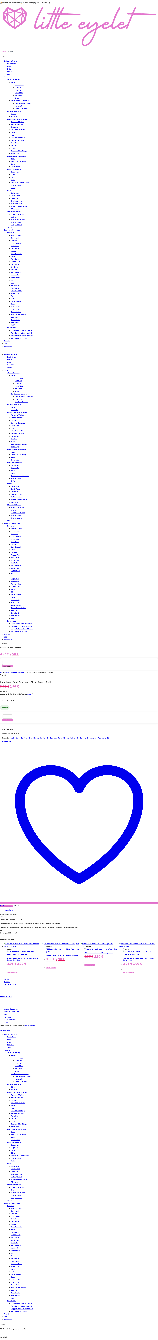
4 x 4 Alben (18, 87)
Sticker (13, 148)
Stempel (13, 217)
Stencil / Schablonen (18, 219)
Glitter (13, 180)
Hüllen (17, 98)
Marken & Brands (22, 672)
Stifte (13, 188)
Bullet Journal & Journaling (20, 101)
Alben (13, 82)
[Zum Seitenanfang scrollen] (0, 1027)
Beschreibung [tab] (8, 910)
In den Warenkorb (7, 666)
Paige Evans (15, 285)
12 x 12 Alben (19, 85)
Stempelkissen (16, 185)
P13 (12, 283)
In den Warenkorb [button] (12, 972)
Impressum (7, 1017)
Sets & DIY (10, 72)
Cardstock (14, 198)
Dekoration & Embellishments (17, 119)
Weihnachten (106, 738)
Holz (12, 135)
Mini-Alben (18, 95)
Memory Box (15, 275)
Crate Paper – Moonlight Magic (21, 330)
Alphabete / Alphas (17, 122)
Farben (13, 177)
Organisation (15, 167)
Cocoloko (14, 241)
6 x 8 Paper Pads (16, 204)
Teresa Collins (16, 312)
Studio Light (15, 309)
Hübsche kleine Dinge (18, 138)
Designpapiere (15, 193)
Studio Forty (15, 307)
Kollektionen (11, 328)
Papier (9, 190)
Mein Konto (7, 979)
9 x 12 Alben (19, 93)
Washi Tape (15, 153)
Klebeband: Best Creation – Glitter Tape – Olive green (62, 955)
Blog (5, 343)
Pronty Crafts (15, 293)
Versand (29, 694)
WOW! (13, 325)
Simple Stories (16, 301)
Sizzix (13, 304)
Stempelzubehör (16, 225)
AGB (5, 1014)
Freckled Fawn (15, 262)
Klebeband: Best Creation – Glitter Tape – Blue (98, 953)
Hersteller (10, 233)
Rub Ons (14, 145)
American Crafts (16, 235)
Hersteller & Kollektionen (12, 230)
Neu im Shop (11, 64)
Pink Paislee (15, 288)
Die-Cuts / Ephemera (18, 130)
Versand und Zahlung (11, 984)
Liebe (9, 69)
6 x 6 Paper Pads (16, 201)
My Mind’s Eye (15, 277)
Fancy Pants (15, 259)
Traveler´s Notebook (21, 109)
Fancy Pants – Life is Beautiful (21, 333)
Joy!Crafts (14, 269)
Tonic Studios (15, 320)
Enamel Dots (15, 132)
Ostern (9, 66)
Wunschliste (8, 346)
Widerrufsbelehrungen (11, 1009)
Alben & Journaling (13, 79)
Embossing (15, 172)
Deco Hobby (15, 248)
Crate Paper (15, 246)
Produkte (7, 77)
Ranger (13, 296)
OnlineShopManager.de (30, 1025)
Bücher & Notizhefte (14, 111)
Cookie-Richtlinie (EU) (11, 1020)
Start (1, 672)
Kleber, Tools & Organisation (17, 156)
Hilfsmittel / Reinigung (18, 161)
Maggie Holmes (16, 272)
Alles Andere (15, 209)
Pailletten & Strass (17, 140)
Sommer (89, 738)
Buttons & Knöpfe (17, 124)
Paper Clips (15, 143)
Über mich (7, 341)
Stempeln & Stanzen (14, 211)
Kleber (13, 159)
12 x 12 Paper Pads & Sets (20, 206)
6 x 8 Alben (18, 90)
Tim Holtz (14, 317)
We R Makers (15, 322)
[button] (79, 350)
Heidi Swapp (15, 264)
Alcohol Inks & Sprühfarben (20, 182)
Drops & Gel (15, 175)
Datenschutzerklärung (11, 1012)
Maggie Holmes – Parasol (19, 338)
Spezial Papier (15, 196)
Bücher (13, 114)
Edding (13, 256)
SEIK (12, 299)
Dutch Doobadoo (16, 254)
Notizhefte (14, 116)
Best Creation (15, 238)
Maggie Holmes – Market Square (22, 335)
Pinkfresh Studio (16, 291)
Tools (13, 164)
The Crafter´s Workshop (19, 314)
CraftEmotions (16, 243)
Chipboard (14, 127)
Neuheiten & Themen (10, 61)
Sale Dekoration (81, 738)
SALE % (9, 74)
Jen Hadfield (15, 267)
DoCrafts (14, 251)
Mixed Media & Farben (14, 169)
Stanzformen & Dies (18, 214)
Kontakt (6, 1022)
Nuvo (12, 280)
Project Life (18, 106)
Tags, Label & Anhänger (19, 151)
